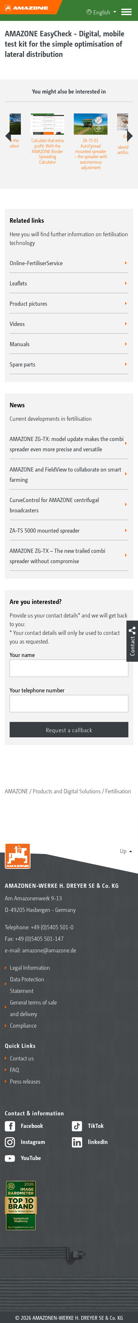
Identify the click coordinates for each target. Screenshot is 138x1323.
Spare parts (22, 364)
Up (123, 850)
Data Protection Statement (27, 984)
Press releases (25, 1081)
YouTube (30, 1157)
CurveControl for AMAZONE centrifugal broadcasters (54, 505)
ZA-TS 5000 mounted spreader (45, 530)
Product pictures (28, 303)
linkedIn (97, 1141)
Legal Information (30, 967)
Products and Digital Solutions (67, 791)
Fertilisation (118, 791)
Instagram (32, 1141)
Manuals (20, 343)
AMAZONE (16, 791)
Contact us (22, 1058)
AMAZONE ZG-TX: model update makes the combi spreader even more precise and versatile (67, 444)
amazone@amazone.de (49, 950)
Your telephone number (37, 690)
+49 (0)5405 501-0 (52, 927)
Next (130, 136)
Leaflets (18, 283)
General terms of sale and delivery (33, 1007)
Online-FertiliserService (36, 263)
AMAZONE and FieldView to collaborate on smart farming (65, 474)
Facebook (31, 1125)
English (101, 12)
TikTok (95, 1125)
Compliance (23, 1025)
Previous (8, 136)
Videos (17, 323)
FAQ (14, 1069)
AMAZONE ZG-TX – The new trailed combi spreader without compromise (57, 555)
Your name (22, 654)
